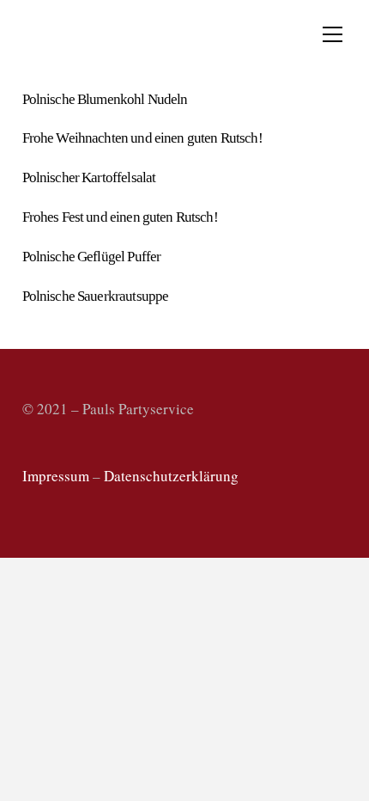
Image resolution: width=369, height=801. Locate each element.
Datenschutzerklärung (171, 476)
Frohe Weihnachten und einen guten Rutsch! (142, 138)
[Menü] (332, 34)
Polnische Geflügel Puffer (91, 256)
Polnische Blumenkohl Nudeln (105, 99)
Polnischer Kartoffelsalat (89, 177)
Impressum (55, 476)
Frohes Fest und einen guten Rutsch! (120, 217)
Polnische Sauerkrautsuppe (95, 296)
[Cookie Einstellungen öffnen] (31, 778)
